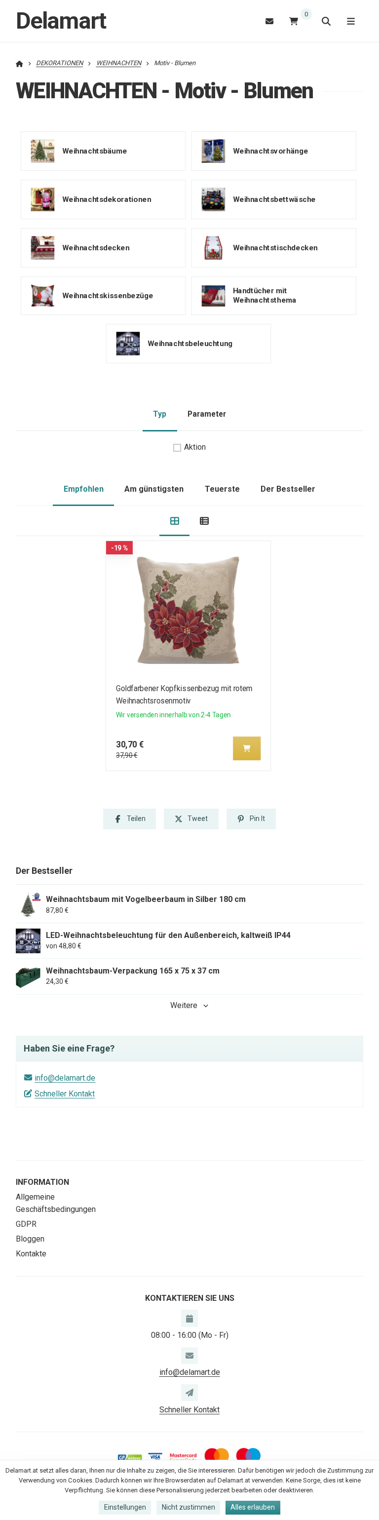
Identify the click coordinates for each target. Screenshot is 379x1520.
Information (42, 1182)
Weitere (183, 1005)
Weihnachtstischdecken (274, 247)
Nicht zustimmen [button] (188, 1507)
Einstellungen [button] (125, 1507)
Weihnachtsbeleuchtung (190, 343)
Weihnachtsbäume (94, 150)
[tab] (174, 521)
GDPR (26, 1224)
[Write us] (189, 1392)
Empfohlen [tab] (84, 489)
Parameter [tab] (207, 414)
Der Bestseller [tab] (288, 489)
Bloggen (30, 1239)
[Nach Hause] (19, 63)
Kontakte (31, 1253)
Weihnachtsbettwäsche (273, 199)
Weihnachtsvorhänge (270, 150)
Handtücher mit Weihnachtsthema (264, 295)
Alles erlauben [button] (252, 1507)
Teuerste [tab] (222, 489)
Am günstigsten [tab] (154, 489)
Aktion (195, 447)
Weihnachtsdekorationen (107, 199)
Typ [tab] (159, 414)
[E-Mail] (269, 21)
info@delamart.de (65, 1078)
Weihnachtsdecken (96, 247)
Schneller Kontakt (65, 1093)
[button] (247, 748)
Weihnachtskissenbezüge (107, 295)
